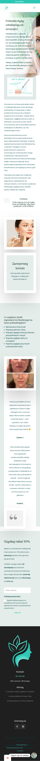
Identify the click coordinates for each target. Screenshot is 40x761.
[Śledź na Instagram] (23, 726)
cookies (20, 751)
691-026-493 (20, 676)
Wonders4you (21, 745)
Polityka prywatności (15, 748)
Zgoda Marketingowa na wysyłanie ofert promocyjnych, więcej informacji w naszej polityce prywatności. (17, 604)
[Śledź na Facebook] (17, 726)
